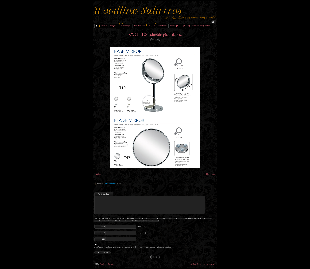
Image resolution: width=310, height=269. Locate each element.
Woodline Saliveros (106, 264)
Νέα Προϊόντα (139, 26)
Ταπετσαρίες (126, 26)
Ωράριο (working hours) (180, 26)
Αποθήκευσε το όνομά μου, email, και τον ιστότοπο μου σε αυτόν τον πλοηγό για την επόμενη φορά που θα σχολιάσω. (132, 247)
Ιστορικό (151, 26)
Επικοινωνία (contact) (201, 26)
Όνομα (102, 226)
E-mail (102, 233)
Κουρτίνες (114, 26)
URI (103, 239)
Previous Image (100, 174)
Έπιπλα (104, 26)
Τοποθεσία (162, 26)
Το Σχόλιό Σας (103, 194)
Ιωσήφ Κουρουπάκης (110, 183)
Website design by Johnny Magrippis (203, 264)
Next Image (211, 174)
